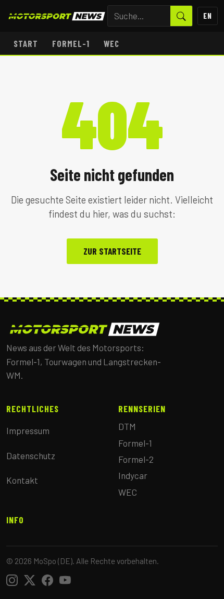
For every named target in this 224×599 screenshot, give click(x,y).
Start (26, 43)
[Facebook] (47, 580)
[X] (29, 580)
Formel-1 (71, 43)
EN (207, 15)
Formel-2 (136, 459)
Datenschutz (30, 455)
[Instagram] (12, 580)
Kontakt (22, 480)
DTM (127, 426)
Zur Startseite (112, 251)
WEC (111, 43)
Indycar (132, 475)
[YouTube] (65, 580)
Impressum (27, 430)
